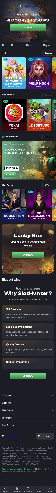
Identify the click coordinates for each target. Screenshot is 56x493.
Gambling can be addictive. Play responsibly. (20, 469)
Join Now (28, 27)
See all (48, 53)
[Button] (20, 174)
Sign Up (10, 175)
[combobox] (45, 436)
